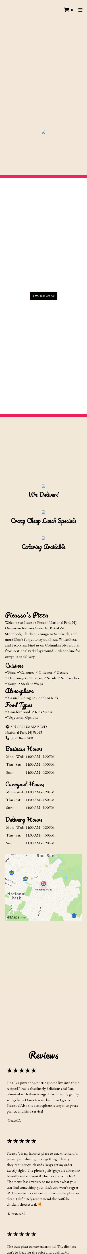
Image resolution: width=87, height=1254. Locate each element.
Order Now (43, 296)
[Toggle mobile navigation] (80, 10)
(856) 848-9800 (22, 738)
